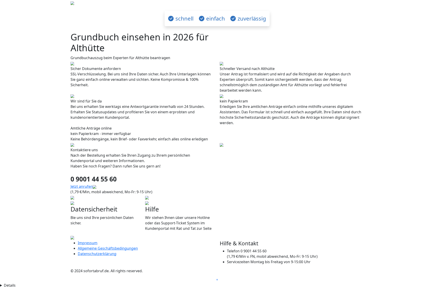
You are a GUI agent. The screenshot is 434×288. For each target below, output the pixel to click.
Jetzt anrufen (82, 186)
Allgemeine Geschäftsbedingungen (108, 248)
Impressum (87, 242)
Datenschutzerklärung (97, 253)
